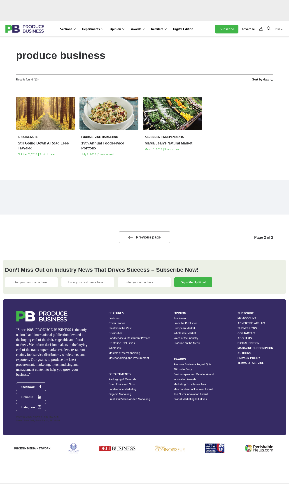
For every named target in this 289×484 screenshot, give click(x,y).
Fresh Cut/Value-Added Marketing (129, 399)
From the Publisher (185, 323)
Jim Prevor (180, 318)
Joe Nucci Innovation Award (191, 394)
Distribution (116, 333)
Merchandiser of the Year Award (193, 389)
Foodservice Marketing (123, 389)
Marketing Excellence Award (191, 384)
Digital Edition (183, 29)
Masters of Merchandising (124, 353)
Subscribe (227, 29)
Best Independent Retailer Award (194, 374)
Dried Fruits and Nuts (122, 384)
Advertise (248, 29)
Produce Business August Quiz (192, 364)
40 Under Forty (183, 369)
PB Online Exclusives (122, 343)
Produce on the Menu (187, 343)
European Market (184, 328)
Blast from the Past (120, 328)
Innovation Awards (185, 379)
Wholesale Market (185, 333)
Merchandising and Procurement (129, 358)
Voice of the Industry (186, 338)
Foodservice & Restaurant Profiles (129, 338)
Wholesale (115, 348)
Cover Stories (117, 323)
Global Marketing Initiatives (190, 399)
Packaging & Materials (122, 379)
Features (114, 318)
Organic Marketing (120, 394)
